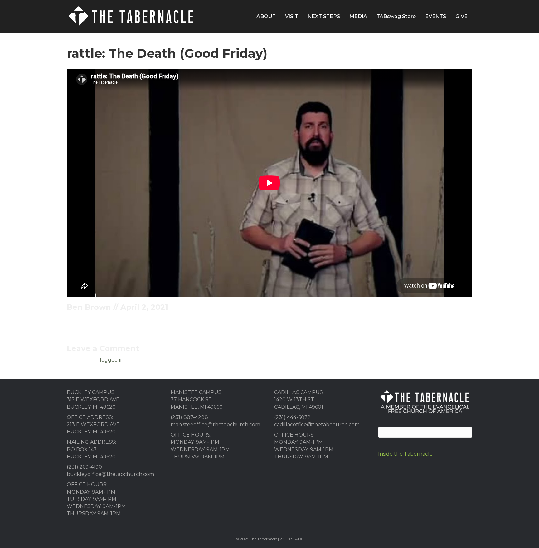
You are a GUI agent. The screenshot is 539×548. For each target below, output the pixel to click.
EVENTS (435, 16)
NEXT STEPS (324, 16)
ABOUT (266, 16)
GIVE (461, 16)
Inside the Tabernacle (405, 454)
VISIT (291, 16)
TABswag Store (396, 16)
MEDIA (358, 16)
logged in (112, 360)
